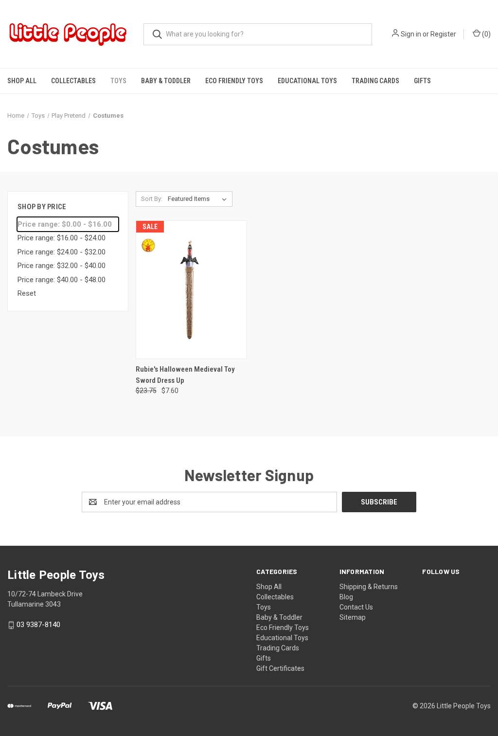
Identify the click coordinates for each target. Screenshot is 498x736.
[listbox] (199, 199)
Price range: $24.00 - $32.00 (62, 252)
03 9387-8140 (38, 625)
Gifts (422, 81)
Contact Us (356, 607)
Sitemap (352, 617)
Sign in (411, 34)
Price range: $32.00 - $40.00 (62, 265)
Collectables (73, 81)
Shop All (21, 81)
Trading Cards (375, 81)
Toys (118, 81)
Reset (27, 293)
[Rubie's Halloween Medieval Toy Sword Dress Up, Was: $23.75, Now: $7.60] (191, 289)
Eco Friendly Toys (234, 81)
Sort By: (151, 198)
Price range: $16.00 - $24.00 (62, 237)
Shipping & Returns (368, 587)
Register (443, 34)
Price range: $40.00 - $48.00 (62, 279)
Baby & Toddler (166, 81)
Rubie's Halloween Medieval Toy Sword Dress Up (185, 375)
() (485, 34)
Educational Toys (307, 81)
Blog (346, 597)
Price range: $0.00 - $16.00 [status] (65, 224)
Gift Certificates (280, 668)
